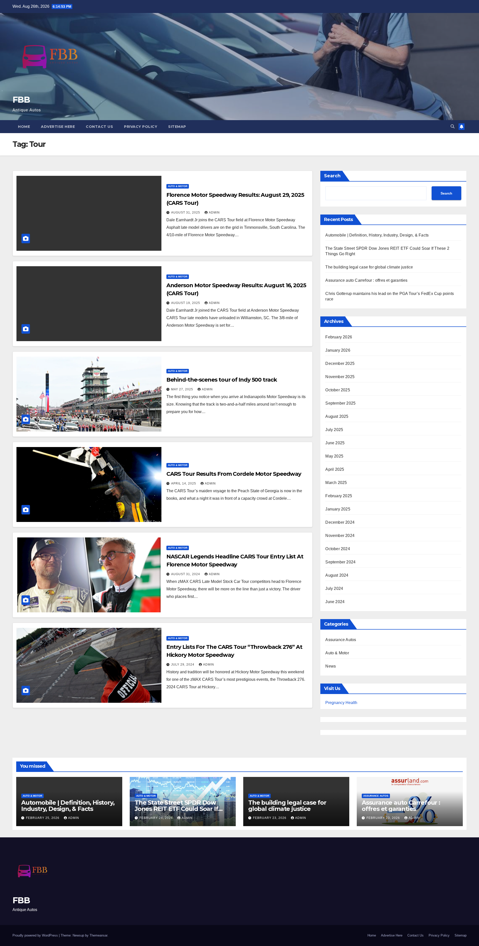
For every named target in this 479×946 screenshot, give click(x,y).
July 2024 (334, 588)
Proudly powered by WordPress (35, 935)
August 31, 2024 (186, 574)
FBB (21, 99)
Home (24, 126)
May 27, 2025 (182, 389)
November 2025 (340, 377)
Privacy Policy (140, 126)
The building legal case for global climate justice (369, 267)
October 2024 (337, 549)
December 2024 (340, 522)
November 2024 (340, 535)
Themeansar (98, 935)
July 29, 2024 (183, 664)
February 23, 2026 (270, 818)
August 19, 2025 (186, 303)
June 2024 (335, 602)
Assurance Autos (340, 640)
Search (332, 176)
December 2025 (340, 363)
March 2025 (336, 482)
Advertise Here (58, 126)
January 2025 (337, 509)
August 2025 (336, 416)
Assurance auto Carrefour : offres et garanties (366, 280)
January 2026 (337, 350)
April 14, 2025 (184, 483)
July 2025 (334, 430)
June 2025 (335, 443)
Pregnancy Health (341, 703)
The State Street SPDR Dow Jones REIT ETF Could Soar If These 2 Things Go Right (176, 809)
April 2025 (334, 469)
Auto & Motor (177, 186)
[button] (453, 126)
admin (214, 212)
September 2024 (340, 562)
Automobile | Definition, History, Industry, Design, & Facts (377, 235)
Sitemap (177, 126)
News (330, 666)
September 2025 (340, 403)
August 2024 (336, 575)
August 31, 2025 (186, 212)
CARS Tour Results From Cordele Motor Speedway (233, 474)
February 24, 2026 (156, 818)
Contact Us (99, 126)
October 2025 (337, 390)
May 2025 (334, 456)
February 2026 (338, 337)
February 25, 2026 (43, 818)
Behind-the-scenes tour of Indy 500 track (221, 379)
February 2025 (338, 496)
